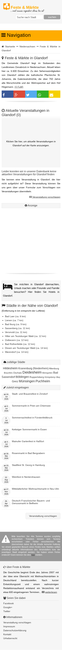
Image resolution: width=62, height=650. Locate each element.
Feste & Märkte (27, 7)
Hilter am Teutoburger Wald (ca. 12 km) (25, 336)
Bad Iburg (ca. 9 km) (15, 324)
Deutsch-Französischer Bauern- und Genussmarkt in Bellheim (31, 502)
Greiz (15, 381)
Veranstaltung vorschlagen (46, 197)
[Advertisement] (31, 240)
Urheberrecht (10, 638)
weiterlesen (51, 592)
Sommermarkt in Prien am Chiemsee (31, 405)
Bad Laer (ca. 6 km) (15, 316)
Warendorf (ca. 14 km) (16, 352)
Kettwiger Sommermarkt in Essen (29, 429)
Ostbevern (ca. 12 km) (16, 340)
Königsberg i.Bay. (52, 377)
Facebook (8, 603)
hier (33, 555)
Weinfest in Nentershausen (26, 477)
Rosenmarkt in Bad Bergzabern (28, 453)
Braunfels (8, 373)
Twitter (6, 611)
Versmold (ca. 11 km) (16, 332)
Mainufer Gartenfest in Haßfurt (28, 441)
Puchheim (43, 381)
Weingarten (47, 373)
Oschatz (17, 372)
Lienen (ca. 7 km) (14, 320)
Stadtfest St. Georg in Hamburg (28, 465)
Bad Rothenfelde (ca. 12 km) (20, 344)
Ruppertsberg (37, 377)
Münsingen (27, 381)
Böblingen (22, 376)
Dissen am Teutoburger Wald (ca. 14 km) (26, 348)
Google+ (7, 607)
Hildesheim (10, 368)
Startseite (10, 46)
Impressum (9, 626)
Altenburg (54, 368)
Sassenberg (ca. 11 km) (17, 328)
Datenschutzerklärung (14, 630)
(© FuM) (19, 87)
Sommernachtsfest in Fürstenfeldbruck (32, 417)
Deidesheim (31, 372)
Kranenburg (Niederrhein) (33, 368)
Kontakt (7, 634)
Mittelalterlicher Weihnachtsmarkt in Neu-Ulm (35, 488)
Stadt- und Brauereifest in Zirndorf (30, 394)
